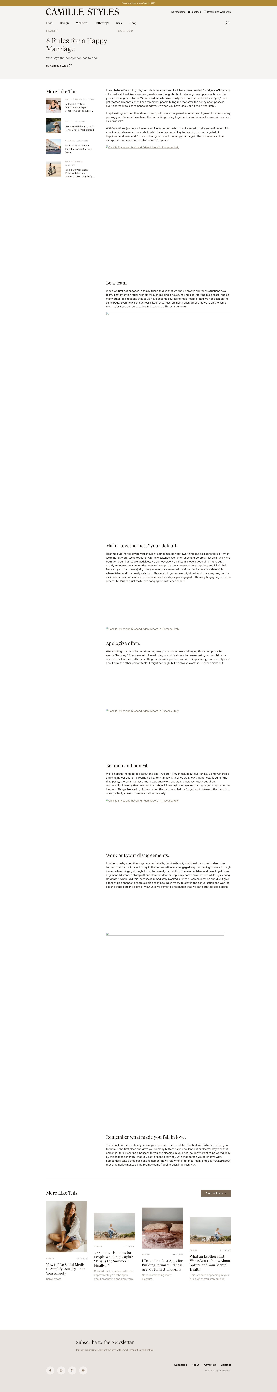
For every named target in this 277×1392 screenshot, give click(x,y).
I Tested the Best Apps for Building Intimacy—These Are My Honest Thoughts (162, 1264)
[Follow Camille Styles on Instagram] (71, 65)
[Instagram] (61, 1370)
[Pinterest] (72, 1370)
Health (52, 30)
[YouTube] (83, 1370)
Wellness (70, 141)
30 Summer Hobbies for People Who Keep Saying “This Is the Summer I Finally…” (113, 1259)
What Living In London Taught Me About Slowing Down (78, 149)
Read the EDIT (149, 3)
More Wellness (214, 1193)
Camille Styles (59, 65)
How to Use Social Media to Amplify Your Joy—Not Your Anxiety (65, 1268)
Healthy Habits (73, 99)
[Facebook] (50, 1370)
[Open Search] (227, 22)
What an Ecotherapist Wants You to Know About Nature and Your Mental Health (210, 1262)
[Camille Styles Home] (83, 12)
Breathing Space (74, 161)
